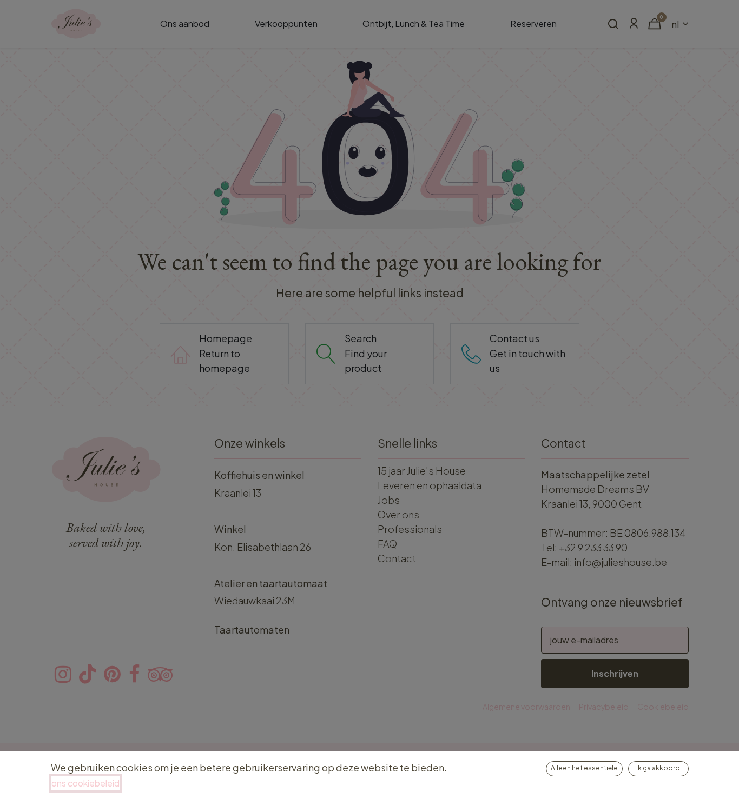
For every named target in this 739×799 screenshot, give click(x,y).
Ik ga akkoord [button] (658, 768)
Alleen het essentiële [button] (584, 768)
